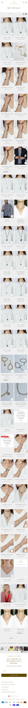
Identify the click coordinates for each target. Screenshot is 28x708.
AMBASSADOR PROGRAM (8, 692)
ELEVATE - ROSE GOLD (21, 479)
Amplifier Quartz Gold (7, 141)
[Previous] (2, 648)
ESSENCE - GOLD (20, 529)
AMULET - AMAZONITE (21, 166)
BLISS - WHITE (21, 349)
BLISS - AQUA (7, 324)
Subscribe (14, 675)
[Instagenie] (24, 651)
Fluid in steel (7, 579)
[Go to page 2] (16, 636)
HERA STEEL (21, 629)
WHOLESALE (4, 687)
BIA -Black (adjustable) (21, 299)
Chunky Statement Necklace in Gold (7, 404)
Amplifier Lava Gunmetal (20, 88)
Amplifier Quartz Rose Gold (21, 141)
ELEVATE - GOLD (20, 454)
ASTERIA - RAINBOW (7, 246)
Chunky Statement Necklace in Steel (20, 404)
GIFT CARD (21, 579)
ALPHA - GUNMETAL (21, 37)
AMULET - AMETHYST (7, 194)
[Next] (26, 648)
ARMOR (7, 219)
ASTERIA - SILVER (20, 246)
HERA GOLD (7, 629)
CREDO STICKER (7, 454)
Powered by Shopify (19, 699)
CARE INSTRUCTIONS (7, 682)
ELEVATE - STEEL (7, 504)
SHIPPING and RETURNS (8, 684)
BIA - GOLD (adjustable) (7, 272)
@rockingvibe (14, 643)
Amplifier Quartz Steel (7, 167)
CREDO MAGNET (21, 429)
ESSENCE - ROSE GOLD (7, 554)
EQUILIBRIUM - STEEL (7, 529)
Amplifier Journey (20, 62)
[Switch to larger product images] (23, 14)
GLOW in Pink (7, 604)
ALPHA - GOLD (7, 37)
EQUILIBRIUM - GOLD (20, 504)
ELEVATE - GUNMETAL (7, 479)
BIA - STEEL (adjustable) (7, 299)
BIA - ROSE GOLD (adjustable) (20, 272)
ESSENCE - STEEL (20, 554)
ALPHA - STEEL (7, 62)
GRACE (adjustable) (21, 604)
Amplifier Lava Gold (7, 87)
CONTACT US (4, 689)
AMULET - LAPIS (21, 194)
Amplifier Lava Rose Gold (7, 114)
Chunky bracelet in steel (21, 375)
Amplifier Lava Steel (21, 113)
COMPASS (7, 429)
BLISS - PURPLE (7, 349)
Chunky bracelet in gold (7, 375)
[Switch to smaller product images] (26, 14)
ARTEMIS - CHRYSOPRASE (21, 220)
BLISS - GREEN (21, 324)
